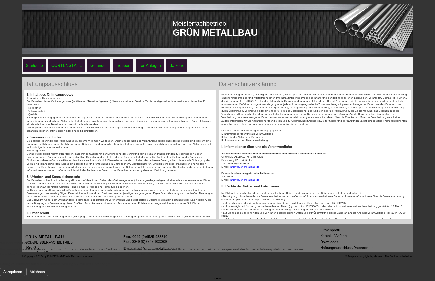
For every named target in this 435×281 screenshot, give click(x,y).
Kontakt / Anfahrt (333, 236)
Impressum (218, 278)
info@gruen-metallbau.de (244, 166)
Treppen (123, 65)
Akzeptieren (12, 272)
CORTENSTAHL (66, 65)
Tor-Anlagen (150, 65)
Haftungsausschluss (51, 84)
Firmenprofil (330, 230)
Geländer (98, 65)
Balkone (176, 65)
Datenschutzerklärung (248, 84)
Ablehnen (37, 272)
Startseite (34, 65)
